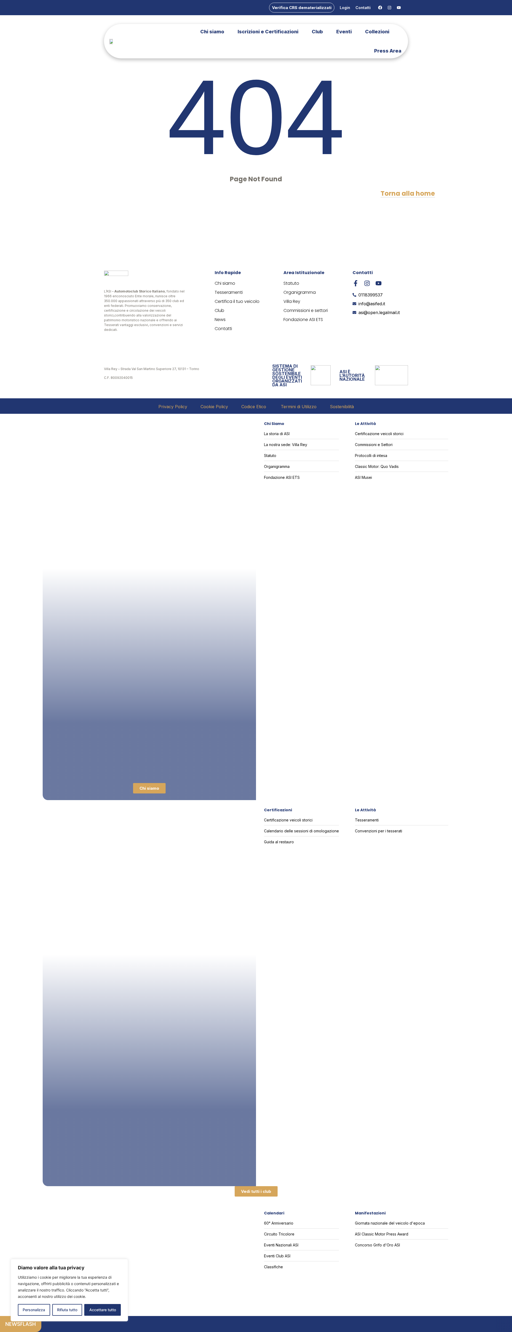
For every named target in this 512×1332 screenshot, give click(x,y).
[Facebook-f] (356, 283)
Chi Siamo (274, 423)
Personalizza (34, 1309)
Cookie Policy (214, 406)
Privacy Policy (172, 406)
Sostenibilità (342, 406)
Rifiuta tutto (67, 1309)
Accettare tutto (102, 1309)
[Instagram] (389, 8)
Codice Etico (254, 406)
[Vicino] (122, 1263)
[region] (69, 1290)
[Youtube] (399, 8)
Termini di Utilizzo (299, 406)
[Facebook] (380, 8)
